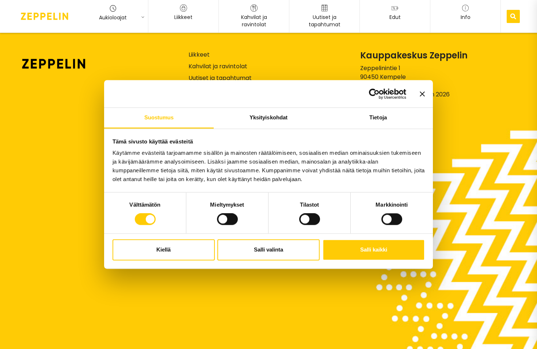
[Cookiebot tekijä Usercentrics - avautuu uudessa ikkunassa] (374, 93)
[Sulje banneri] (422, 93)
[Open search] (513, 16)
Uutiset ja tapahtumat (220, 78)
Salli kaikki (373, 249)
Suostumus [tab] (159, 117)
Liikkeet (199, 54)
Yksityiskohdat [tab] (268, 117)
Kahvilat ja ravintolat (217, 66)
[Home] (44, 16)
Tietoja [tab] (378, 117)
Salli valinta (268, 249)
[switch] (227, 219)
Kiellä (163, 249)
